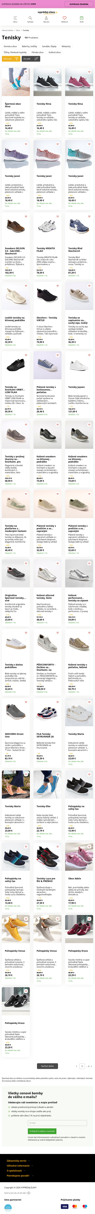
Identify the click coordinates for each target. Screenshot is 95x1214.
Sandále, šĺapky (49, 46)
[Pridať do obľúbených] (26, 72)
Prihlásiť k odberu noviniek (42, 1131)
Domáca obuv (10, 46)
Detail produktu (27, 133)
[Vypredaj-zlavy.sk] (47, 13)
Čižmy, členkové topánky (15, 52)
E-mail (32, 1123)
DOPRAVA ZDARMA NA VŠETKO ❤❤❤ (19, 4)
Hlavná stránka (7, 30)
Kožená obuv (55, 52)
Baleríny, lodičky (29, 46)
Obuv (18, 30)
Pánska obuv (38, 52)
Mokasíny (66, 46)
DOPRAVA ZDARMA (79, 4)
